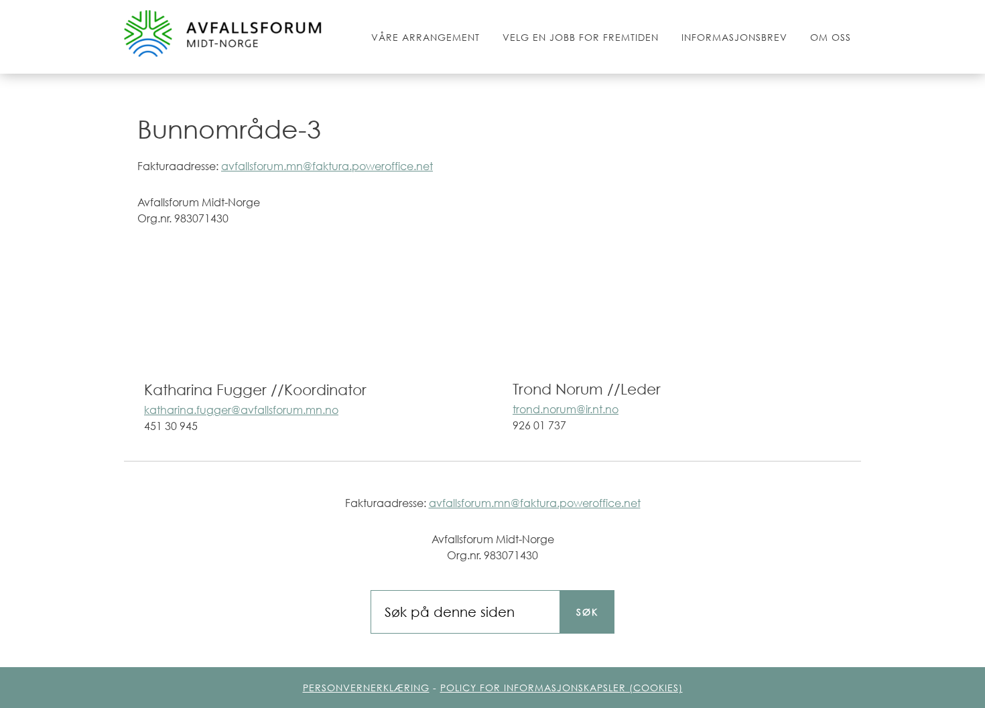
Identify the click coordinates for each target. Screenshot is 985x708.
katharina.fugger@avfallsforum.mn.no (241, 410)
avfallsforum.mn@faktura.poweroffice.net (327, 166)
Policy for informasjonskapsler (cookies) (561, 687)
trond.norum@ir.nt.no (565, 409)
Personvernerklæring (366, 687)
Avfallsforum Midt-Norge (224, 35)
